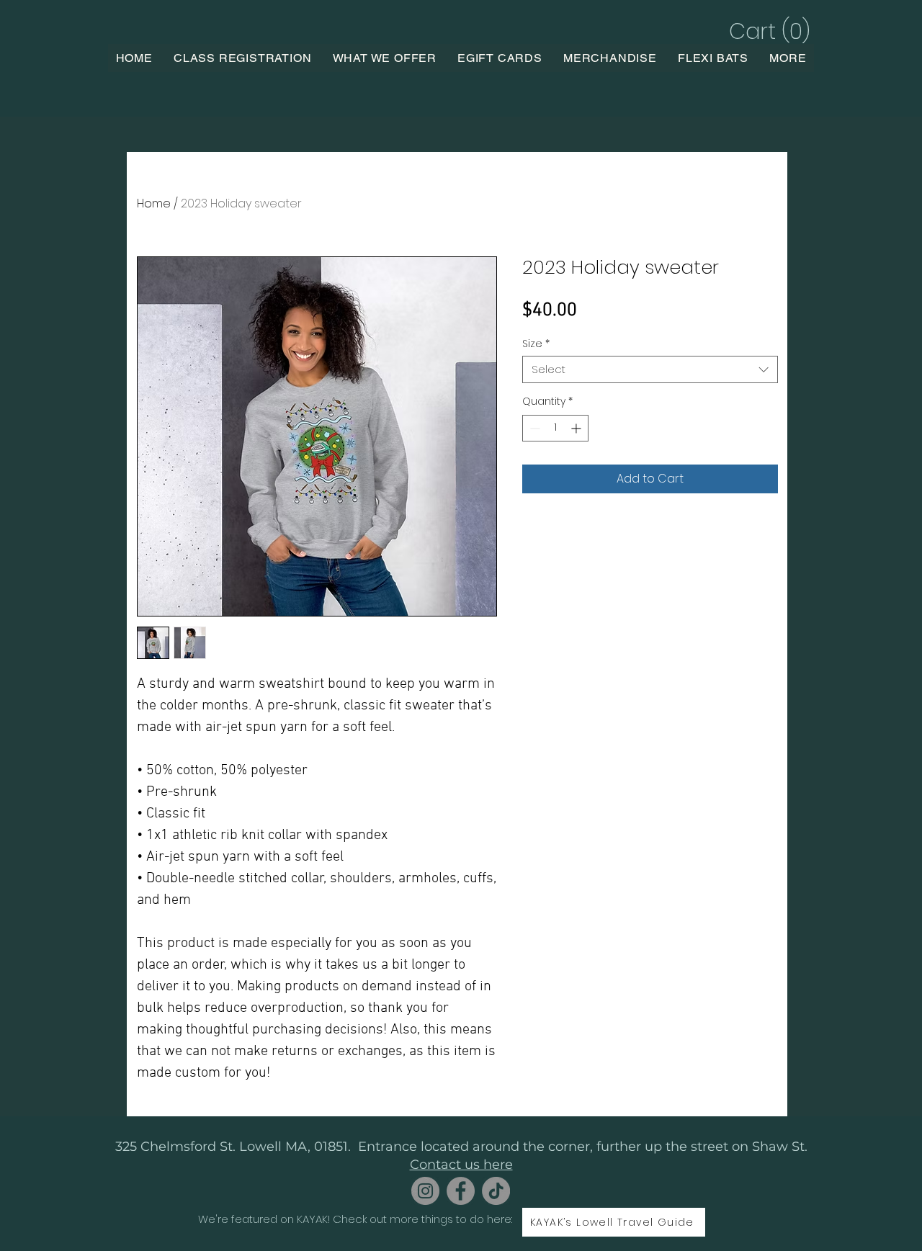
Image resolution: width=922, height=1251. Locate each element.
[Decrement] (533, 428)
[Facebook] (461, 1191)
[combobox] (650, 369)
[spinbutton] (555, 428)
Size (536, 343)
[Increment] (577, 428)
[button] (767, 31)
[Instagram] (425, 1191)
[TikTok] (496, 1191)
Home (154, 203)
